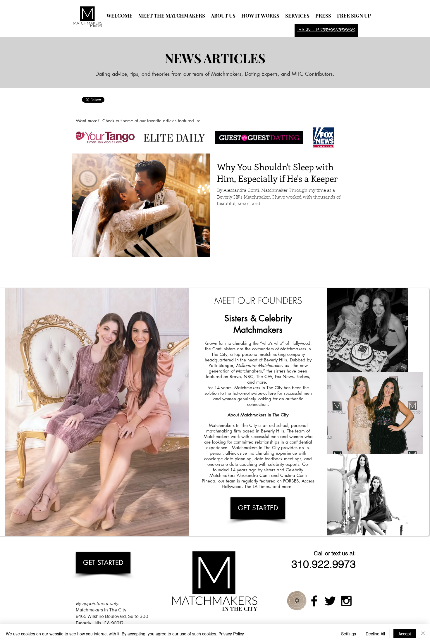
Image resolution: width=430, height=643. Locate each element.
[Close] (422, 633)
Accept (404, 634)
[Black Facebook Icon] (314, 601)
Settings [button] (348, 634)
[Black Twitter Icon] (330, 601)
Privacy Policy (231, 634)
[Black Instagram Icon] (346, 601)
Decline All (375, 634)
